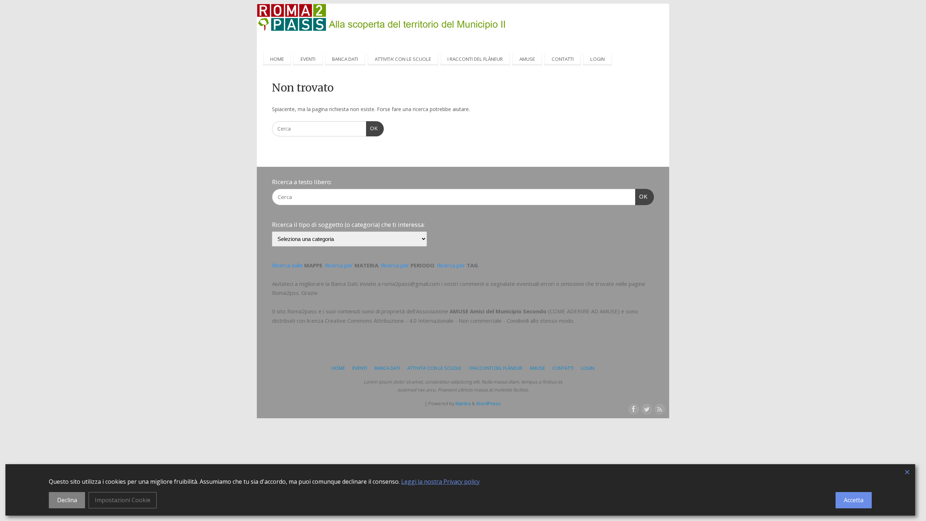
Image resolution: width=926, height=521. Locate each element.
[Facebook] (633, 408)
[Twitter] (646, 408)
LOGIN (597, 59)
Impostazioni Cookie (122, 500)
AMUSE (527, 59)
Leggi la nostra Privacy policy (440, 482)
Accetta (853, 500)
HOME (277, 59)
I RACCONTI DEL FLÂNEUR (475, 59)
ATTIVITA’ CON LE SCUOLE (403, 59)
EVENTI (308, 59)
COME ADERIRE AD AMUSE (584, 311)
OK (372, 128)
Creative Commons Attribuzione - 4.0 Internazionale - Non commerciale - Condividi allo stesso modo (449, 320)
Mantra (463, 404)
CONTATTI (563, 59)
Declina (67, 500)
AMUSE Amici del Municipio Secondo (498, 311)
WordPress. (489, 404)
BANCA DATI (345, 59)
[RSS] (659, 408)
